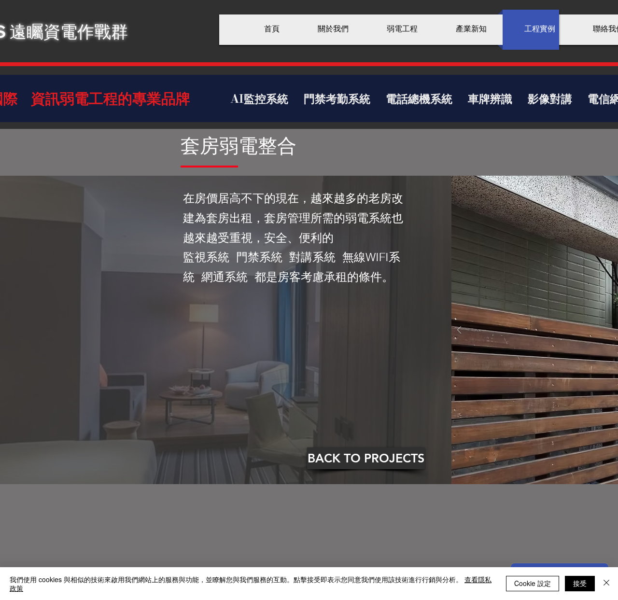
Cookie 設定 (532, 583)
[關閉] (606, 583)
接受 (580, 583)
